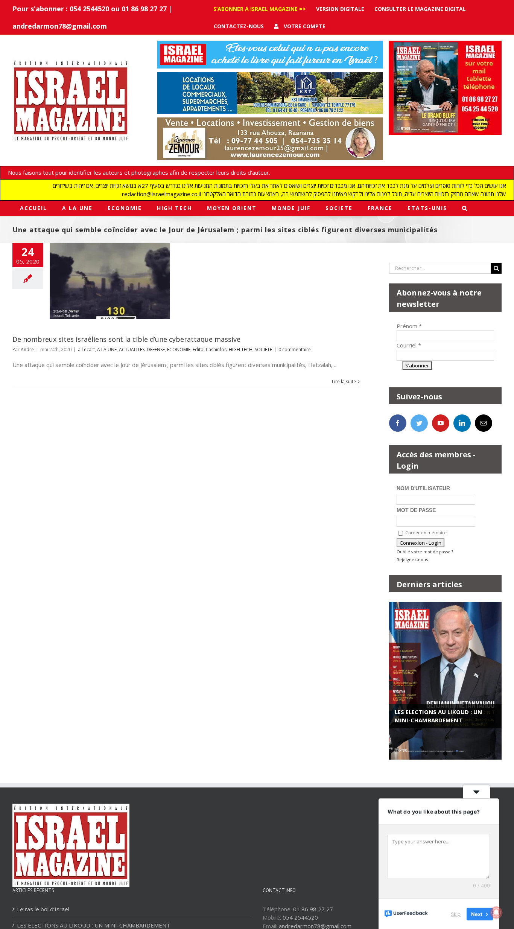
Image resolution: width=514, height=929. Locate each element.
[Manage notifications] (496, 912)
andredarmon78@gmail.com (59, 25)
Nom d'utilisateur (423, 488)
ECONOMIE (178, 349)
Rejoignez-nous (412, 559)
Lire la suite (344, 381)
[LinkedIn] (462, 423)
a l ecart (86, 349)
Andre (27, 349)
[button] (465, 208)
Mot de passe (416, 510)
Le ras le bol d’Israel (43, 909)
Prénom (409, 326)
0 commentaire (294, 349)
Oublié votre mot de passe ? (425, 551)
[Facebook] (397, 423)
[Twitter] (419, 423)
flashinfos (216, 349)
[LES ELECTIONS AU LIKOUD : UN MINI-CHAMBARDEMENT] (445, 681)
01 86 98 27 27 (313, 909)
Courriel (409, 345)
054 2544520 (300, 917)
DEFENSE (156, 349)
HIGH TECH (240, 349)
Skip (456, 914)
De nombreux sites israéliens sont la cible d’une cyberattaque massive (126, 339)
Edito (198, 349)
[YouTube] (440, 423)
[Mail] (483, 423)
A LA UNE (107, 349)
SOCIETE (263, 349)
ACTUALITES (131, 349)
